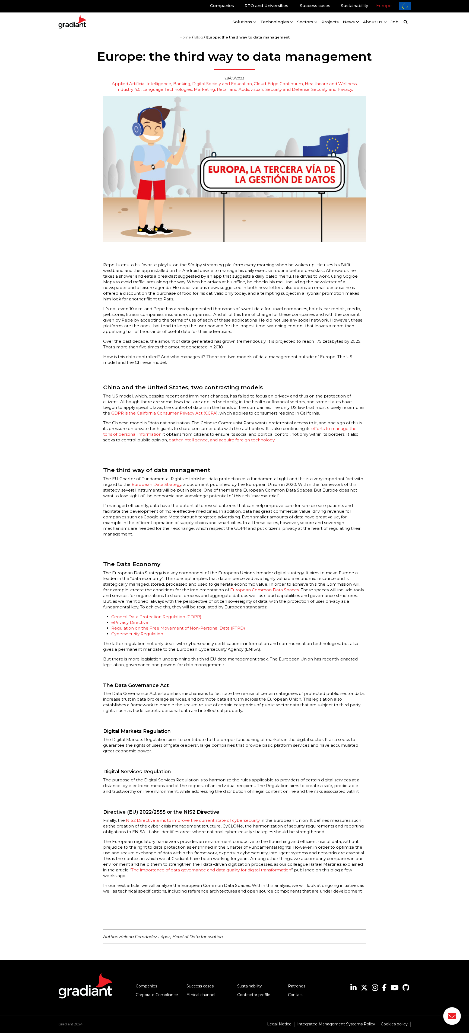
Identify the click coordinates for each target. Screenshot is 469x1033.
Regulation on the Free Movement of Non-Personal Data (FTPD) (178, 628)
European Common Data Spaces (264, 589)
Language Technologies (167, 89)
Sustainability (249, 986)
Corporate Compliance (157, 994)
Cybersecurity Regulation (137, 633)
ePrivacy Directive (129, 622)
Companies (146, 986)
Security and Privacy (331, 89)
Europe (384, 5)
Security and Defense (287, 89)
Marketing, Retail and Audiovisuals (229, 89)
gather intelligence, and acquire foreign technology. (222, 439)
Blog (198, 37)
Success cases (200, 986)
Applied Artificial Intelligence (141, 83)
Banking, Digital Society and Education (212, 83)
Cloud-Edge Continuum (278, 83)
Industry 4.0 (128, 89)
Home (185, 37)
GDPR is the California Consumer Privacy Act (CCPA (163, 413)
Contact (295, 994)
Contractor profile (253, 994)
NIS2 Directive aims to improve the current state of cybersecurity (193, 820)
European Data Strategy (156, 484)
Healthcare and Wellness (331, 83)
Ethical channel (200, 994)
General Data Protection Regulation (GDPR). (156, 616)
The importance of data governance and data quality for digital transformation (211, 869)
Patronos (296, 986)
